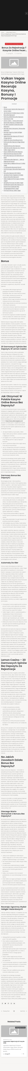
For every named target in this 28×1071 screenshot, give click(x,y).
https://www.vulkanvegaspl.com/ (14, 421)
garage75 (10, 53)
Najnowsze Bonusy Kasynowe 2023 (13, 153)
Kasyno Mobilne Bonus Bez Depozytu (13, 152)
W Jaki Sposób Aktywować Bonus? (12, 167)
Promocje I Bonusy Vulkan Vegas (12, 190)
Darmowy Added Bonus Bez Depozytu (13, 117)
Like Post (19, 53)
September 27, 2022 (7, 1039)
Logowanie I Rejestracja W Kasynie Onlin (13, 1042)
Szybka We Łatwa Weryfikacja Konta (13, 140)
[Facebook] (2, 1003)
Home (2, 32)
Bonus (5, 107)
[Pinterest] (8, 1003)
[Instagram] (11, 1003)
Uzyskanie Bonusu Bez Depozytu (12, 146)
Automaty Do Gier (8, 119)
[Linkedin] (14, 1003)
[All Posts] (14, 1011)
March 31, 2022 (9, 43)
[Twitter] (5, 1003)
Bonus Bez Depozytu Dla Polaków (12, 173)
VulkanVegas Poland (11, 32)
